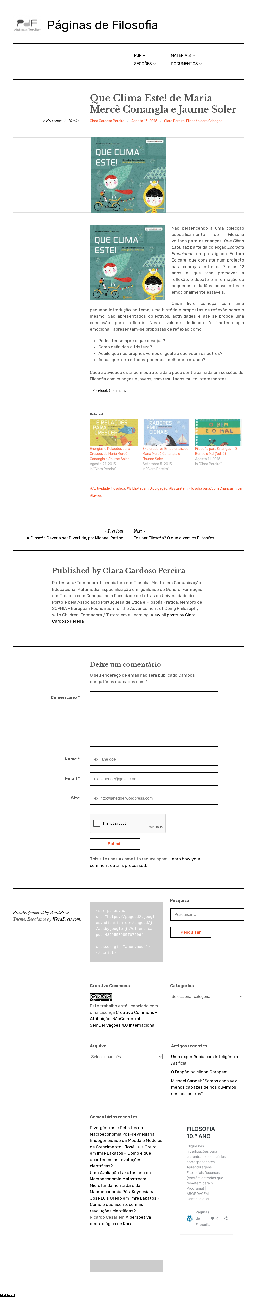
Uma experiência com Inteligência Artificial (204, 1060)
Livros (97, 495)
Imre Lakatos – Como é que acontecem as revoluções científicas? (120, 1159)
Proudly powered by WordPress (41, 912)
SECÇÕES (143, 63)
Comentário (65, 697)
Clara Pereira (174, 121)
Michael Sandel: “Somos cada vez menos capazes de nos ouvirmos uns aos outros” (204, 1087)
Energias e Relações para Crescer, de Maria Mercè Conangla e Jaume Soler (110, 454)
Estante (178, 488)
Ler (240, 488)
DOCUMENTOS (184, 63)
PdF (137, 55)
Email (72, 778)
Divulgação (158, 488)
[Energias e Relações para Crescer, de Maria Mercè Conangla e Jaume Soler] (113, 432)
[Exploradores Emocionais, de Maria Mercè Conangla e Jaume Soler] (166, 432)
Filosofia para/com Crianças (211, 488)
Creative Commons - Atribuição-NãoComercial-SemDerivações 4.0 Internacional (123, 1019)
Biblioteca (137, 488)
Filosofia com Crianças (204, 121)
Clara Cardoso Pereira (107, 121)
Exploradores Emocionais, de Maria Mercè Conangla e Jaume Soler (165, 454)
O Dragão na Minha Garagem (199, 1071)
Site (75, 797)
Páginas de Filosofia (102, 25)
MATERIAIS (181, 55)
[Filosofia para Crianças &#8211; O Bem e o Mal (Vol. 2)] (218, 432)
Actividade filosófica (108, 488)
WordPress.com (66, 919)
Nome (72, 758)
